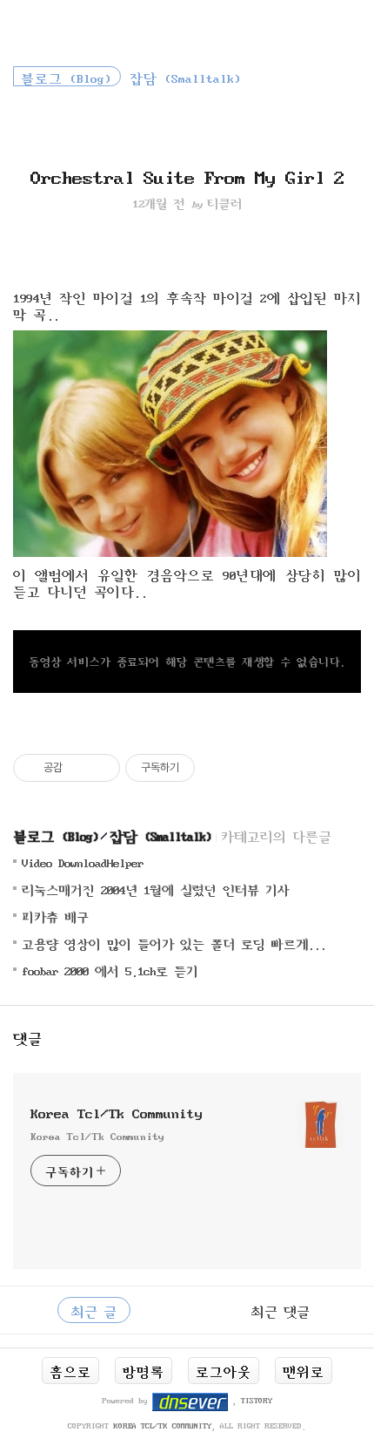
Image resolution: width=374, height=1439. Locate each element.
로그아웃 (223, 1370)
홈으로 (70, 1370)
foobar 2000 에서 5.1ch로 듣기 (110, 970)
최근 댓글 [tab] (280, 1310)
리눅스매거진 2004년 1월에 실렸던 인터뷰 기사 (156, 889)
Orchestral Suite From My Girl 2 (187, 175)
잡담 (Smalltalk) (160, 834)
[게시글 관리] (100, 768)
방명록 (143, 1370)
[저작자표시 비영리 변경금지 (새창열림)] (218, 768)
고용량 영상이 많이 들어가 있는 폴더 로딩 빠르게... (174, 943)
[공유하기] (79, 768)
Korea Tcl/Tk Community (116, 1111)
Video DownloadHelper (83, 861)
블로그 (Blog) (55, 834)
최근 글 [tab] (94, 1310)
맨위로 (303, 1370)
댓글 (28, 1037)
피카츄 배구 (55, 916)
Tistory (256, 1399)
